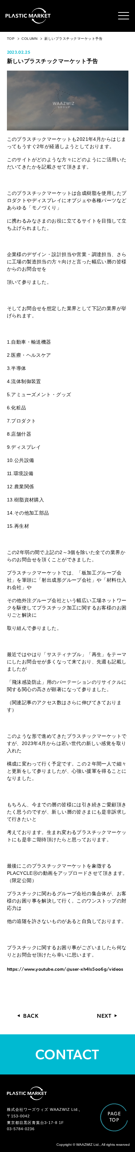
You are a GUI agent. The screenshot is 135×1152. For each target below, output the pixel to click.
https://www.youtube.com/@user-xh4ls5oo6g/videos (65, 969)
